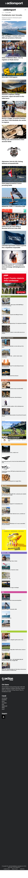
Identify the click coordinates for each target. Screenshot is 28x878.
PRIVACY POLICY (15, 869)
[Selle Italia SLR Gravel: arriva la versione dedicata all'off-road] (14, 458)
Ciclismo (4, 703)
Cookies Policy (7, 869)
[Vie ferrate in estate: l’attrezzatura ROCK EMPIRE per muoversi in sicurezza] (14, 301)
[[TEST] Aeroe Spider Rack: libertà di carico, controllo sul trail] (14, 510)
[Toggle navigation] (25, 9)
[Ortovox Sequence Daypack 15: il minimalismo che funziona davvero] (14, 500)
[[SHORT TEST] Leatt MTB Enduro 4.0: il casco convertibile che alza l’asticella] (14, 520)
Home (3, 12)
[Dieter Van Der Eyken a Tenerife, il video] (14, 566)
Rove (3, 701)
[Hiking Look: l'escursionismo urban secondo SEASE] (14, 385)
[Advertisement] (14, 737)
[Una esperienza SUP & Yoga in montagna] (14, 584)
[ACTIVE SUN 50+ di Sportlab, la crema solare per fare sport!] (14, 342)
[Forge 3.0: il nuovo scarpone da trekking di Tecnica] (14, 311)
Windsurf (4, 706)
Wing (3, 707)
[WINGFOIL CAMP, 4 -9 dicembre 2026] (14, 605)
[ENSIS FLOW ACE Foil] (14, 623)
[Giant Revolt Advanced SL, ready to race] (14, 449)
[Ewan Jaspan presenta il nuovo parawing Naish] (14, 597)
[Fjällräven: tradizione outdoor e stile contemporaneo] (14, 403)
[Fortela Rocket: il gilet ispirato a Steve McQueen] (14, 394)
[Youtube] (3, 716)
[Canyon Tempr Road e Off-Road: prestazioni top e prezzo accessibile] (14, 468)
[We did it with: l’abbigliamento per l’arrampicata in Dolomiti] (14, 320)
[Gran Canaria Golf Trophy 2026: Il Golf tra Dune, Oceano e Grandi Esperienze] (14, 646)
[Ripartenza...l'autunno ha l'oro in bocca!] (14, 372)
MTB (3, 704)
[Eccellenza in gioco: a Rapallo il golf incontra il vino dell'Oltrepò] (14, 636)
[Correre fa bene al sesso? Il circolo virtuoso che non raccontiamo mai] (14, 362)
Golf (3, 709)
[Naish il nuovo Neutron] (14, 614)
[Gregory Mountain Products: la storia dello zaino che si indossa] (14, 329)
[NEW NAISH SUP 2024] (14, 575)
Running (4, 699)
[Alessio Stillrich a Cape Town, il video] (14, 557)
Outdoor (4, 698)
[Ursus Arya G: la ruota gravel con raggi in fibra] (14, 477)
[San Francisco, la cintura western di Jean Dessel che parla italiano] (14, 411)
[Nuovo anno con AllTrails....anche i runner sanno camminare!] (14, 352)
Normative (22, 869)
